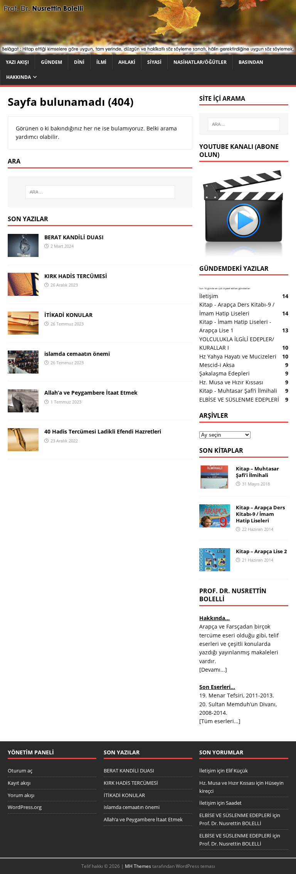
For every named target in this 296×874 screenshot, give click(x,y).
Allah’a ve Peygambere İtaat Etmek (91, 392)
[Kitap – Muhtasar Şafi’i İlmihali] (214, 484)
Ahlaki (126, 62)
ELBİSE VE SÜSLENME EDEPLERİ (239, 399)
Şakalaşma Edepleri (224, 373)
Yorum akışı (21, 795)
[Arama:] (100, 191)
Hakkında (18, 77)
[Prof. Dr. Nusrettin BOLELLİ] (148, 50)
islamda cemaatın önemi (77, 353)
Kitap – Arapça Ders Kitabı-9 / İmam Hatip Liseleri (260, 514)
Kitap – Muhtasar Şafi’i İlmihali (257, 472)
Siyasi (154, 62)
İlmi (101, 62)
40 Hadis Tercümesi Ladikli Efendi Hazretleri (102, 431)
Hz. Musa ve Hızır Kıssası (231, 382)
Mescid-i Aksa (217, 365)
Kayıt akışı (19, 782)
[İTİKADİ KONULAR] (23, 330)
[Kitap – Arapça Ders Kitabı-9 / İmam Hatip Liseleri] (214, 523)
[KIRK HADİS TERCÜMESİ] (23, 291)
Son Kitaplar (221, 450)
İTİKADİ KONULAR (68, 315)
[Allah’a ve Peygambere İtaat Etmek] (23, 408)
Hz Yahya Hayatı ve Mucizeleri (237, 356)
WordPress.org (25, 807)
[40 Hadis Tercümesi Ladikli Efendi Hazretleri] (23, 446)
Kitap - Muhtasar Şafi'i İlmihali (238, 390)
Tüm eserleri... (220, 721)
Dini (79, 62)
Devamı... (213, 669)
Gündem (51, 62)
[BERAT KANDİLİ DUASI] (23, 252)
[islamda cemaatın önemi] (23, 369)
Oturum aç (20, 770)
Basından (251, 62)
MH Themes (138, 866)
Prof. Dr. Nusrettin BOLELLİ (230, 823)
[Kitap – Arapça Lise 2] (214, 566)
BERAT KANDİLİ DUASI (74, 237)
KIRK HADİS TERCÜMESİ (75, 276)
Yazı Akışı (17, 62)
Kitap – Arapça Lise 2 (261, 551)
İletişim (208, 296)
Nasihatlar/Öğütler (200, 62)
